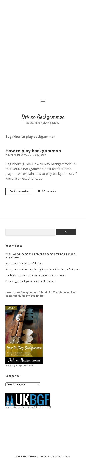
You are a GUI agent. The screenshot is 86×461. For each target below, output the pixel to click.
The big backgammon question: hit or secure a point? (35, 275)
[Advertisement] (43, 50)
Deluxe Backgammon (43, 117)
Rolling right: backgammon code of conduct (30, 281)
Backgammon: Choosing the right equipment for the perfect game (42, 269)
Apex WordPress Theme (31, 456)
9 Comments (48, 191)
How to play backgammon (33, 151)
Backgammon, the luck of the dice (24, 263)
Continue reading (21, 192)
